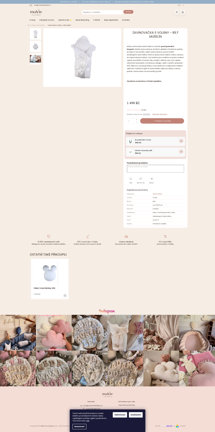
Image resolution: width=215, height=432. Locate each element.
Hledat (128, 12)
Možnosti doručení (160, 114)
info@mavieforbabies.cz (93, 405)
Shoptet (182, 426)
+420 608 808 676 (93, 409)
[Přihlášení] (176, 12)
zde (87, 420)
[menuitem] (32, 20)
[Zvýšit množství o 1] (137, 119)
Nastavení (79, 426)
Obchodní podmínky (127, 405)
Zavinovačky (157, 194)
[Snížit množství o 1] (137, 122)
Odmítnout (119, 414)
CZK (179, 5)
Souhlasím (136, 414)
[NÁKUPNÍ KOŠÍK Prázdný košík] (182, 12)
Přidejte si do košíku (163, 121)
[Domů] (28, 25)
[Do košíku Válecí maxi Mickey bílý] (65, 296)
